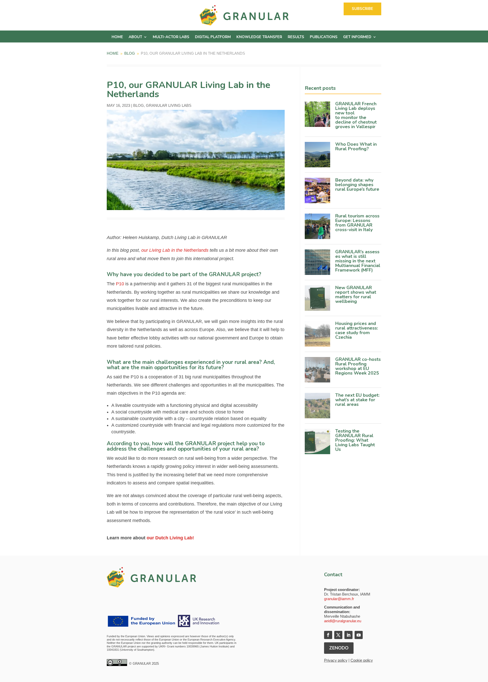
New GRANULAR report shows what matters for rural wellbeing (355, 294)
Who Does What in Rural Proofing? (356, 146)
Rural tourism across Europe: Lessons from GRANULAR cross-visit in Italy (357, 223)
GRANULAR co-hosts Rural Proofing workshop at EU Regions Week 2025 (358, 366)
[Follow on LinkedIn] (348, 635)
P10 (120, 283)
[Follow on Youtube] (359, 635)
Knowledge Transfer (259, 37)
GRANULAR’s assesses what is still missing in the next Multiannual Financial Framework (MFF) (357, 261)
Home (117, 37)
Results (296, 37)
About (135, 37)
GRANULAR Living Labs (168, 105)
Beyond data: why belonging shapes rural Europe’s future (357, 184)
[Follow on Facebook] (328, 635)
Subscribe (362, 8)
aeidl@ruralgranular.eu (342, 621)
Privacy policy (335, 660)
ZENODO (338, 648)
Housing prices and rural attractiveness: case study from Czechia (356, 330)
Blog (138, 105)
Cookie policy (361, 660)
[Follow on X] (338, 635)
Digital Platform (213, 37)
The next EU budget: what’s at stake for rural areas (357, 399)
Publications (324, 37)
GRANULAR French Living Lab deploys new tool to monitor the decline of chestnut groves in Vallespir (356, 115)
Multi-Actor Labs (171, 37)
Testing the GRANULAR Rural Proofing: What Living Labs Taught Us (355, 440)
